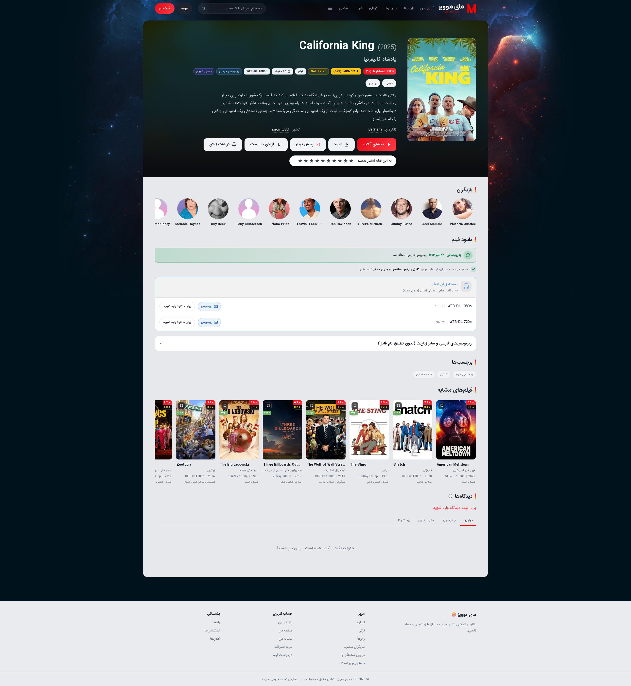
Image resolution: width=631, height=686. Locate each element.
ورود (184, 8)
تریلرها (360, 622)
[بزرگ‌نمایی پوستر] (441, 89)
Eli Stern (375, 129)
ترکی (362, 630)
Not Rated (318, 71)
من (422, 8)
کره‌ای (373, 8)
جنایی (373, 83)
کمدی (389, 83)
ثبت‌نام (164, 8)
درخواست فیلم (282, 655)
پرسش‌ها (404, 520)
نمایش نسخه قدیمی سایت (279, 679)
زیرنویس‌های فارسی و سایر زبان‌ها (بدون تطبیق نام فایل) (425, 343)
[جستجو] (203, 8)
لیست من (285, 638)
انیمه (358, 8)
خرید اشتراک (283, 646)
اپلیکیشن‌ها (212, 630)
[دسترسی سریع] (330, 8)
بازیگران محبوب (354, 646)
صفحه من (285, 630)
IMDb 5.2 (346, 71)
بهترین (468, 520)
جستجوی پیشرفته (353, 663)
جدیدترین (449, 520)
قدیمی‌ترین (426, 520)
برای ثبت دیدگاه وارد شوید (454, 508)
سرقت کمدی (424, 374)
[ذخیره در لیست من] (441, 405)
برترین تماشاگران (353, 655)
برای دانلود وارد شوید (177, 306)
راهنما (216, 622)
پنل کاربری (285, 622)
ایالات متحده (280, 129)
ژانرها (361, 638)
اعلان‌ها (215, 638)
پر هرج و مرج (464, 374)
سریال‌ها (391, 8)
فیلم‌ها (408, 8)
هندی (343, 8)
